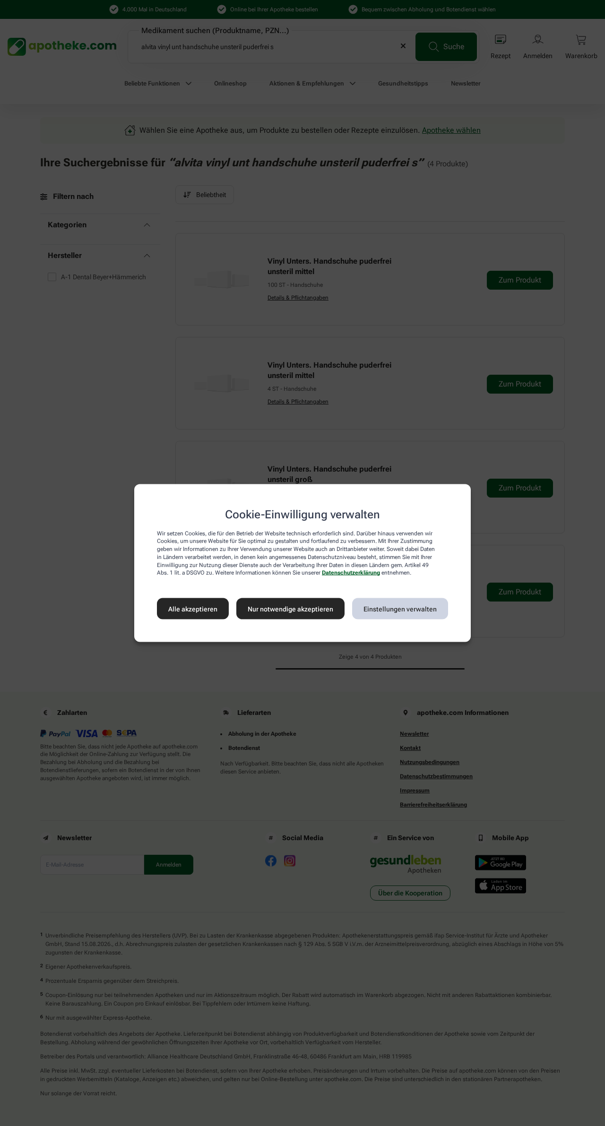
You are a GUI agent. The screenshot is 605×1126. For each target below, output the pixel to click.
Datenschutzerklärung (351, 572)
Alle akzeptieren (192, 608)
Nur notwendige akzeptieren (290, 608)
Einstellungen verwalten (400, 608)
